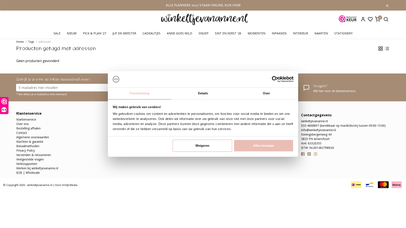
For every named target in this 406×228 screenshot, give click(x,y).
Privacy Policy (25, 150)
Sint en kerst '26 (228, 33)
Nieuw (72, 33)
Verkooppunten (26, 164)
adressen (45, 41)
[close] (387, 5)
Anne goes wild (179, 33)
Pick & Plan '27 (94, 33)
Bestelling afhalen (28, 128)
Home (20, 41)
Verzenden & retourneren (33, 155)
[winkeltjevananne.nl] (204, 19)
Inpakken (279, 33)
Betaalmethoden (27, 146)
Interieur (300, 33)
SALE (56, 33)
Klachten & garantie (29, 142)
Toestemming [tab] (139, 93)
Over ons (22, 124)
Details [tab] (203, 93)
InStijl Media (69, 185)
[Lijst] (387, 48)
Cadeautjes (151, 33)
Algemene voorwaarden (32, 137)
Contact (21, 133)
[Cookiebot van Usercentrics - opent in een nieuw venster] (275, 79)
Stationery (343, 33)
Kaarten (321, 33)
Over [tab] (266, 93)
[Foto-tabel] (380, 48)
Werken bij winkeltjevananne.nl (37, 168)
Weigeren (202, 145)
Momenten (256, 33)
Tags (31, 41)
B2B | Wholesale (28, 173)
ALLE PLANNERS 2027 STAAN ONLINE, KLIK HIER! (203, 5)
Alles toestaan (263, 145)
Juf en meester (124, 33)
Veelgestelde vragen (30, 159)
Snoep (203, 33)
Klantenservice (26, 119)
